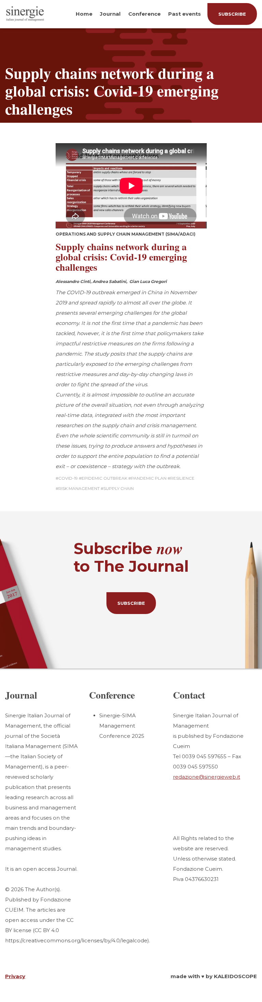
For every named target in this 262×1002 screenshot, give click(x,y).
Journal (110, 14)
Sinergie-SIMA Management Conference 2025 (121, 725)
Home (84, 14)
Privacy (15, 976)
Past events (184, 14)
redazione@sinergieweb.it (206, 777)
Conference (144, 14)
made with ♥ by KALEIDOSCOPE (214, 976)
